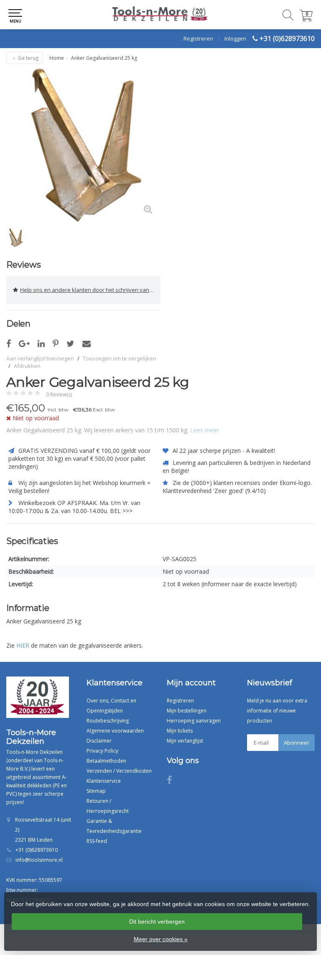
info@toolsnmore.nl (39, 859)
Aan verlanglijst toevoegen (40, 358)
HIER (22, 645)
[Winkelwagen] (306, 19)
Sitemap (96, 790)
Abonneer (296, 742)
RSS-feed (97, 841)
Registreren (198, 38)
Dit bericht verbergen (157, 921)
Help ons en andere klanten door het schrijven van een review (90, 290)
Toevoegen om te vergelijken (119, 358)
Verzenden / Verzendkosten (119, 770)
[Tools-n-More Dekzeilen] (160, 14)
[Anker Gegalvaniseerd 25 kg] (83, 145)
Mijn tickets (180, 730)
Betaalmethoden (106, 760)
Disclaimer (99, 740)
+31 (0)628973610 (287, 38)
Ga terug (27, 57)
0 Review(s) (59, 394)
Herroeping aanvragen (194, 720)
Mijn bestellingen (186, 710)
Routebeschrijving (108, 720)
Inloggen (235, 38)
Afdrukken (27, 366)
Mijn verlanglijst (185, 740)
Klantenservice (104, 780)
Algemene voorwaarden (115, 730)
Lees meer (204, 430)
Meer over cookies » (161, 939)
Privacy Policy (102, 750)
